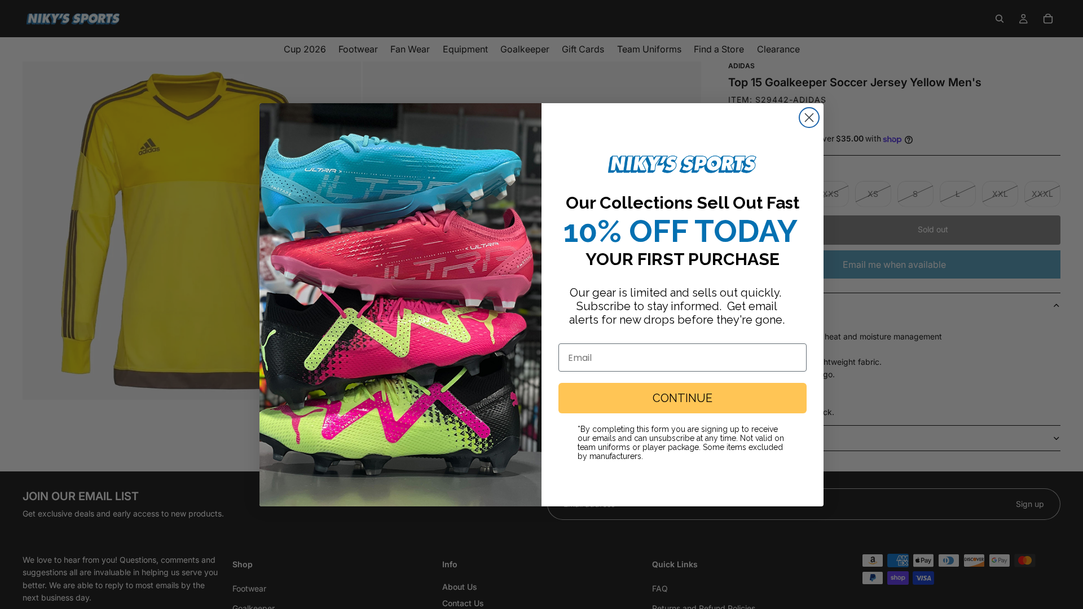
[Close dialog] (809, 117)
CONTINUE (682, 398)
